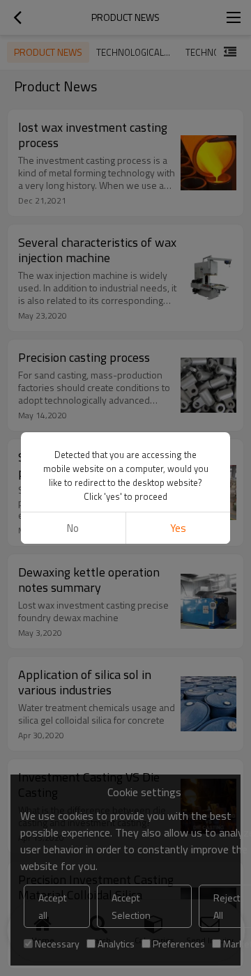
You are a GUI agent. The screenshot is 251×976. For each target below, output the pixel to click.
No (73, 528)
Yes (178, 528)
